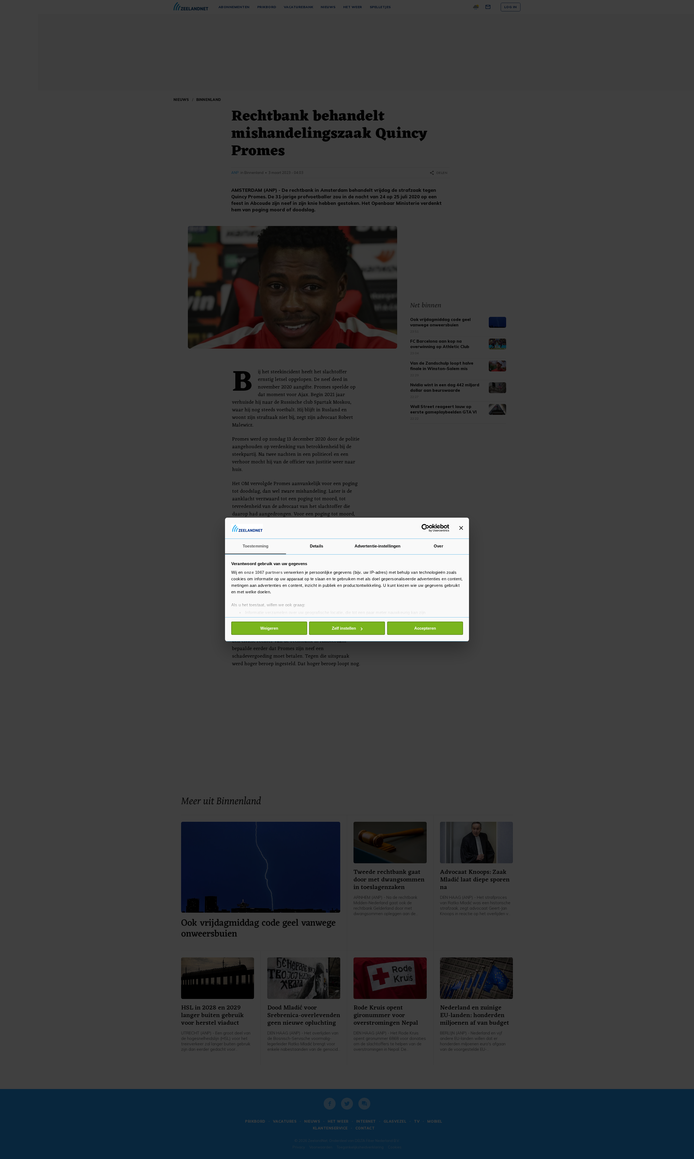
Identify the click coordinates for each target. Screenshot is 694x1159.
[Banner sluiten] (461, 528)
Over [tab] (438, 546)
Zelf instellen (344, 628)
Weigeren (269, 628)
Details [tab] (316, 546)
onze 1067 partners (263, 572)
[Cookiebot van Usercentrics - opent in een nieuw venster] (425, 528)
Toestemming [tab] (255, 546)
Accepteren (425, 628)
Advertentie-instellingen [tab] (377, 546)
